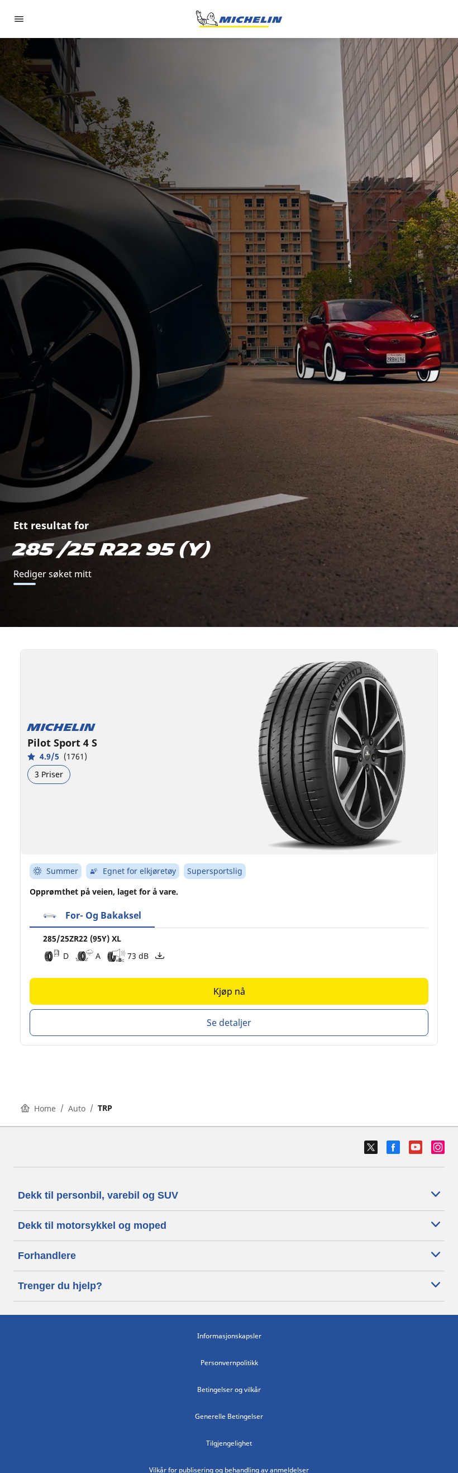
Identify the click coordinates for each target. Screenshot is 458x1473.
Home (45, 1108)
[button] (92, 916)
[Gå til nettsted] (239, 19)
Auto (76, 1108)
